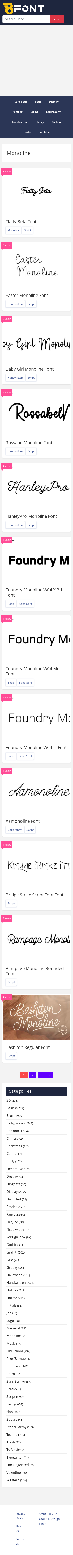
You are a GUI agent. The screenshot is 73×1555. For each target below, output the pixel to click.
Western (12, 1480)
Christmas (14, 1146)
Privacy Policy (20, 1516)
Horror (11, 1298)
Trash (10, 1442)
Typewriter (14, 1457)
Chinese (12, 1138)
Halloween (14, 1275)
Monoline (13, 230)
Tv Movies (13, 1449)
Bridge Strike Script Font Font (34, 895)
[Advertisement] (36, 60)
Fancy (40, 122)
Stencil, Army (16, 1427)
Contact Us (20, 1541)
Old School (14, 1351)
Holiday (45, 132)
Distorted (13, 1199)
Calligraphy (53, 112)
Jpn (8, 1313)
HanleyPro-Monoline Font (31, 516)
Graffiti (11, 1252)
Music (10, 1343)
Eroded (12, 1206)
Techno (56, 122)
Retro (10, 1374)
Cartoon (12, 1131)
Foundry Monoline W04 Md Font (33, 671)
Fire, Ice (12, 1222)
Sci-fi (10, 1389)
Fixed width (15, 1229)
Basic (11, 603)
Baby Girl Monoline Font (30, 369)
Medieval (13, 1328)
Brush (11, 1115)
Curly (10, 1161)
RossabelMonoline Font (29, 443)
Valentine (13, 1472)
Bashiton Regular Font (28, 1047)
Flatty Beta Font (21, 222)
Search (56, 19)
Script (34, 112)
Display (54, 101)
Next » (45, 1075)
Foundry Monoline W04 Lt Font (36, 747)
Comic (11, 1153)
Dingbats (13, 1184)
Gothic (28, 132)
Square (11, 1419)
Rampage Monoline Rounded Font (35, 971)
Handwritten (20, 122)
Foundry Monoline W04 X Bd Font (34, 592)
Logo (10, 1320)
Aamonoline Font (23, 821)
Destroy (12, 1176)
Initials (11, 1305)
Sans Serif (21, 101)
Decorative (14, 1169)
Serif (38, 101)
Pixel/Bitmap (16, 1358)
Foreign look (15, 1237)
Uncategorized (17, 1465)
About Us (19, 1528)
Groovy (12, 1267)
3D (8, 1100)
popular (17, 112)
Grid (9, 1260)
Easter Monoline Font (27, 295)
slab (9, 1411)
